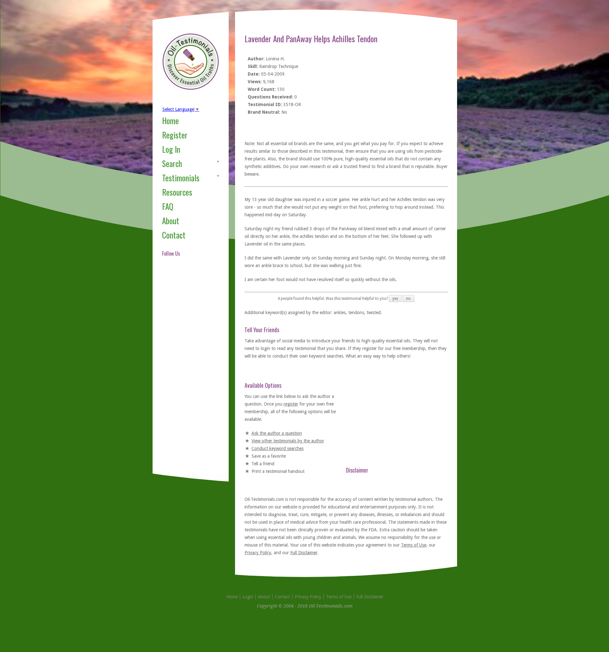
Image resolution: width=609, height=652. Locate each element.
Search (172, 163)
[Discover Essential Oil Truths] (190, 88)
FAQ (167, 206)
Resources (177, 192)
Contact (174, 235)
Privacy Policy (258, 552)
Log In (171, 149)
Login (247, 596)
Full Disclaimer (304, 552)
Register (174, 135)
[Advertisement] (187, 373)
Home (170, 120)
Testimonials (181, 178)
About (170, 221)
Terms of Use (413, 545)
